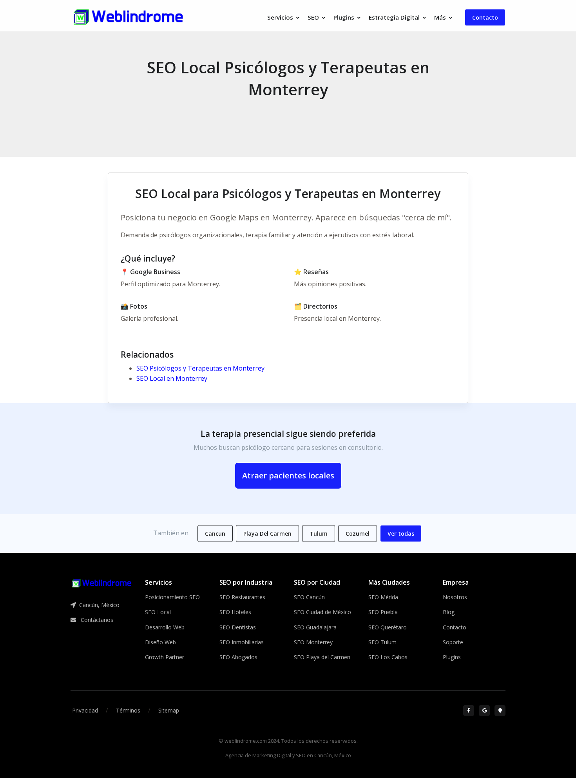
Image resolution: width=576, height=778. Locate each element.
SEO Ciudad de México (322, 612)
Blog (449, 612)
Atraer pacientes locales (288, 475)
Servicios (280, 17)
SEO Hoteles (235, 612)
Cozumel (358, 533)
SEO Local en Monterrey (171, 378)
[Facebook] (468, 710)
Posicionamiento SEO (172, 597)
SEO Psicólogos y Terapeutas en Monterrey (200, 368)
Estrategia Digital (394, 17)
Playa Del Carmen (267, 533)
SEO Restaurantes (242, 597)
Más (440, 17)
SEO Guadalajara (315, 627)
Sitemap (168, 710)
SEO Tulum (382, 642)
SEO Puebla (383, 612)
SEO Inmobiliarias (241, 642)
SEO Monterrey (313, 642)
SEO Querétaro (387, 627)
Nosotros (455, 597)
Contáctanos (96, 619)
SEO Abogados (238, 657)
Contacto (485, 17)
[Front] (129, 17)
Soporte (453, 642)
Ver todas (401, 533)
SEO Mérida (383, 597)
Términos (128, 710)
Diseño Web (160, 642)
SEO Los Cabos (388, 657)
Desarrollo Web (165, 627)
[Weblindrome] (102, 582)
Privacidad (85, 710)
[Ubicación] (499, 710)
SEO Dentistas (237, 627)
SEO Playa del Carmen (322, 657)
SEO (313, 17)
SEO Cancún (309, 597)
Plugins (343, 17)
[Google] (484, 710)
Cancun (215, 533)
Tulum (319, 533)
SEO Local (158, 612)
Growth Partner (164, 657)
